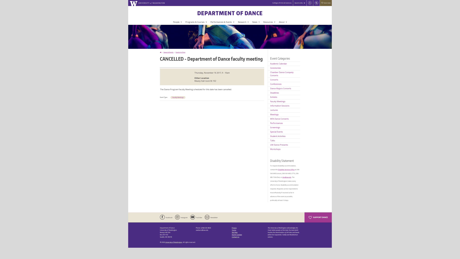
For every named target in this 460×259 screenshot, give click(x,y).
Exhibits (273, 97)
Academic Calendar (278, 63)
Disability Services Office (286, 170)
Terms (234, 230)
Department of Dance (230, 13)
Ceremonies (275, 68)
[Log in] (310, 3)
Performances (276, 123)
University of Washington (173, 242)
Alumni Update (237, 235)
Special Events (276, 131)
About (282, 22)
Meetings (274, 114)
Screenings (275, 127)
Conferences (276, 84)
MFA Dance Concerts (279, 119)
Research (242, 22)
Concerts (274, 79)
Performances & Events (221, 22)
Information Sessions (279, 105)
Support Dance (320, 217)
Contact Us (235, 237)
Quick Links (299, 3)
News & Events (168, 52)
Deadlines (274, 92)
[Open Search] (316, 3)
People (176, 22)
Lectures (274, 110)
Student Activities (278, 136)
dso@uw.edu (286, 177)
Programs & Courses (194, 22)
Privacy (234, 228)
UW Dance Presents (279, 145)
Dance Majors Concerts (280, 88)
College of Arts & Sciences (282, 3)
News (254, 22)
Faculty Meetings (178, 97)
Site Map (235, 232)
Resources (268, 22)
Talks (272, 140)
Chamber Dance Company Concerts (281, 74)
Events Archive (180, 52)
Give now (327, 3)
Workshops (275, 149)
